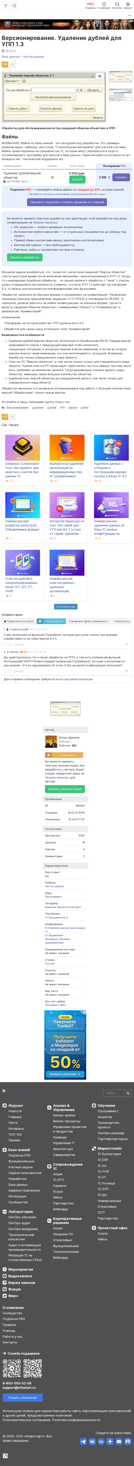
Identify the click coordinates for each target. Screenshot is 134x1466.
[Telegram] (83, 1442)
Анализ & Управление (64, 1107)
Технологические (66, 1251)
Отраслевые (62, 1240)
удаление (37, 407)
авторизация (83, 679)
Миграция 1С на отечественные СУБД (25, 1257)
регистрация (64, 679)
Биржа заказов (21, 1283)
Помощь (9, 1330)
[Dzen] (110, 1442)
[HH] (101, 1442)
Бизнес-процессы (66, 1121)
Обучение (106, 1105)
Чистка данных (54, 886)
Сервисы (59, 1186)
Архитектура (63, 1149)
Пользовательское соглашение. (27, 1420)
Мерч (13, 1296)
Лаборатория (20, 1212)
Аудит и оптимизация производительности (24, 1247)
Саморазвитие (64, 1155)
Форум (14, 1289)
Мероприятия (20, 1269)
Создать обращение (23, 1397)
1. (5, 629)
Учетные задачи (20, 1167)
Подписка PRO (19, 1155)
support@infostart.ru (19, 1387)
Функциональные (21, 1161)
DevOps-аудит (19, 1223)
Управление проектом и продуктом (69, 1129)
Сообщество (18, 1202)
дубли (84, 407)
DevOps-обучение (22, 1217)
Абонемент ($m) (55, 1005)
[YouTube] (118, 1442)
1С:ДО (102, 1195)
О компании (13, 1308)
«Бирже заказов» (45, 222)
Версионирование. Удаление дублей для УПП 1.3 (61, 41)
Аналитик (105, 1117)
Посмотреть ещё (65, 606)
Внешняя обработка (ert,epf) (63, 907)
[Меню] (5, 5)
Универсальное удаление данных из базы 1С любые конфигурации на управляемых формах (110, 529)
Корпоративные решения (67, 1221)
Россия (49, 963)
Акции (57, 1174)
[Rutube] (127, 1442)
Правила (9, 1325)
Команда (59, 1137)
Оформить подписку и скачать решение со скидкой (67, 202)
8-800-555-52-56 (17, 1383)
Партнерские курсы (113, 1139)
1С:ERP (103, 1160)
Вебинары (60, 1209)
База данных (18, 1184)
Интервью (16, 1128)
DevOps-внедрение (23, 1229)
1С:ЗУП (103, 1189)
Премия (14, 1140)
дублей (51, 407)
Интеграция (17, 1196)
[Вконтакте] (92, 1442)
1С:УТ (102, 1177)
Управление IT (64, 1143)
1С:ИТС (58, 1180)
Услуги (58, 1191)
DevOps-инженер (111, 1133)
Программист (53, 896)
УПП (62, 407)
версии (73, 407)
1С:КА (102, 1166)
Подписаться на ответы (20, 621)
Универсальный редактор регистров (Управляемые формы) (22, 525)
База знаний (19, 1150)
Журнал (15, 1105)
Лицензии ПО (63, 1234)
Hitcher (14, 652)
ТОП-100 (15, 1134)
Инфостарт (63, 402)
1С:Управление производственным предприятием (57, 939)
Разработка (17, 1179)
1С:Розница (106, 1183)
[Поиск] (14, 5)
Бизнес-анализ (64, 1115)
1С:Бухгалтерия (109, 1154)
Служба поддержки (24, 1353)
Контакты (10, 1342)
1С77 (101, 1212)
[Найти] (127, 1093)
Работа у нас (13, 1336)
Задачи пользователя (25, 1173)
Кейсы (57, 1197)
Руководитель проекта (109, 1125)
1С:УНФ (103, 1171)
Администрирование (24, 1190)
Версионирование (17, 407)
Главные (14, 1117)
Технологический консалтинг (21, 1237)
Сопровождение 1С (68, 1166)
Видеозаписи (20, 1276)
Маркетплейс (110, 1148)
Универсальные (109, 1201)
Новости (15, 1111)
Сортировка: (88, 621)
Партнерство (63, 1203)
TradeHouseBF (19, 629)
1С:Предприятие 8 (56, 917)
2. (5, 652)
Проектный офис (113, 1228)
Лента (13, 1123)
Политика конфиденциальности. (76, 1420)
